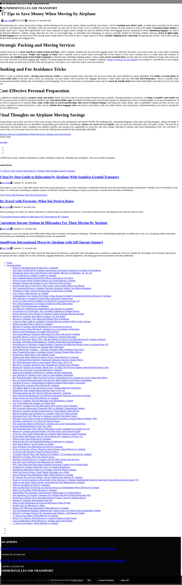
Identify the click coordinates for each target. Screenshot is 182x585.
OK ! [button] (89, 580)
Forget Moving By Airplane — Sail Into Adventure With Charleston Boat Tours (48, 349)
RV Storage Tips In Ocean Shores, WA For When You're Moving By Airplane (48, 477)
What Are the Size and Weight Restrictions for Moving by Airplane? (43, 441)
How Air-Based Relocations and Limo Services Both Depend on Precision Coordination (52, 380)
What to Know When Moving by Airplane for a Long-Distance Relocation (46, 329)
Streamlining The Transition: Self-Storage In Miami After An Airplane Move (47, 492)
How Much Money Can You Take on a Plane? (33, 444)
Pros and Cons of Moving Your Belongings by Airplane (37, 462)
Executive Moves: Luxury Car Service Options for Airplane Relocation (44, 337)
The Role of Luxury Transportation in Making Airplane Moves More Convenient (49, 383)
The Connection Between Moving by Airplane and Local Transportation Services (49, 423)
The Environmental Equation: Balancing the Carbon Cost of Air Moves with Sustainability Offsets (57, 510)
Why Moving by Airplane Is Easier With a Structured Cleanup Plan (43, 298)
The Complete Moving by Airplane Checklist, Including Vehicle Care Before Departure (52, 288)
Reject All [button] (125, 580)
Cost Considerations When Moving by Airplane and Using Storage (43, 521)
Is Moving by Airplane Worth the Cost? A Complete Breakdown (41, 467)
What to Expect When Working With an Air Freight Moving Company (44, 280)
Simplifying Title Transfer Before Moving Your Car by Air (39, 390)
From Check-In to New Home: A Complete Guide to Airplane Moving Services (48, 314)
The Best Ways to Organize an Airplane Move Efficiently (38, 347)
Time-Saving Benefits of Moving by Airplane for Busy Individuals (42, 372)
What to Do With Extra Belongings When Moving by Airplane (41, 508)
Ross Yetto (8, 20)
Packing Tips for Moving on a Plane (29, 505)
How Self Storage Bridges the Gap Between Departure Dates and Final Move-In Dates (52, 395)
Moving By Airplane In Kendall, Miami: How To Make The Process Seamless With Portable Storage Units (60, 367)
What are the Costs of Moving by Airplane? (32, 439)
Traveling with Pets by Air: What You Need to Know (36, 421)
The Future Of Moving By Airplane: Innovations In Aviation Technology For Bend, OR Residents (57, 270)
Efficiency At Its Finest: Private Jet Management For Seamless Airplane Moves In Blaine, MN (55, 418)
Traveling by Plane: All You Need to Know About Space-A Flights (42, 291)
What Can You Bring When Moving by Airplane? (35, 490)
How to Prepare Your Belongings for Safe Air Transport (38, 446)
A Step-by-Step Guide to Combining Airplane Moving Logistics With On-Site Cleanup (51, 321)
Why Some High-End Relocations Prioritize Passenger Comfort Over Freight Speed (50, 464)
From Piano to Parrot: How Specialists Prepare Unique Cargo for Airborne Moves (49, 498)
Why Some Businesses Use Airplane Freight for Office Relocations (43, 303)
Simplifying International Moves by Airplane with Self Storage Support (44, 469)
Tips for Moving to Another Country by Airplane (34, 275)
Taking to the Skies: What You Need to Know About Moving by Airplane (46, 357)
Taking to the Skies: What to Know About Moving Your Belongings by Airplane (49, 482)
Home (9, 262)
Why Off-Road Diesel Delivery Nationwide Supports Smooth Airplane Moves (48, 360)
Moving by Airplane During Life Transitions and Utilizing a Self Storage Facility (49, 513)
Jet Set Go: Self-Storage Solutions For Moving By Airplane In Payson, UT (46, 301)
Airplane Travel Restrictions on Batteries (31, 306)
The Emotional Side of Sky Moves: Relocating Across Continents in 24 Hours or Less (51, 429)
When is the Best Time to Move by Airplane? (33, 324)
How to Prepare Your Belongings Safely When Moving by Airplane (43, 475)
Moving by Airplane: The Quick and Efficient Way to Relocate (41, 319)
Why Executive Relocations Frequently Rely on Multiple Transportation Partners (49, 408)
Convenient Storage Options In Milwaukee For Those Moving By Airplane (46, 334)
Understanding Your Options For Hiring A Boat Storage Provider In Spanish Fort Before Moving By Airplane (62, 296)
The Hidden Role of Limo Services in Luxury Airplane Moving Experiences (47, 388)
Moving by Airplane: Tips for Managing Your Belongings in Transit (43, 400)
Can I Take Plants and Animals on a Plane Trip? (34, 403)
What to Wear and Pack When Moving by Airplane (35, 398)
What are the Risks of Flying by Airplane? (31, 485)
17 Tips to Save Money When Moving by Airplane (35, 515)
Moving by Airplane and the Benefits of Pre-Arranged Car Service (42, 326)
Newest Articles (14, 265)
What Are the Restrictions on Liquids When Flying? (36, 331)
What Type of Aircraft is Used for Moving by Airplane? (37, 370)
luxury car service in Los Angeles (122, 59)
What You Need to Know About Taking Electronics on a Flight (41, 472)
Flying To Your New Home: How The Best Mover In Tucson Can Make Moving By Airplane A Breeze (59, 339)
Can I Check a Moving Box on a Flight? (31, 293)
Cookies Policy (77, 580)
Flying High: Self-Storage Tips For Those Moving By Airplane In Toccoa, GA (48, 436)
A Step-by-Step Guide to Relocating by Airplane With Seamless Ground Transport (49, 434)
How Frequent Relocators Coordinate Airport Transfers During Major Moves (47, 352)
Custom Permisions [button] (106, 580)
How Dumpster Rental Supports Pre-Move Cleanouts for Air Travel (43, 278)
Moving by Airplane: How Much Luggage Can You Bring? (39, 316)
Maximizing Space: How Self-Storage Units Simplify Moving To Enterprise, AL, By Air (52, 273)
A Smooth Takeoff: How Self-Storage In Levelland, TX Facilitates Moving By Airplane (52, 454)
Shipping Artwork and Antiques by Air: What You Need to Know (42, 283)
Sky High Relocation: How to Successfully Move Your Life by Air (42, 362)
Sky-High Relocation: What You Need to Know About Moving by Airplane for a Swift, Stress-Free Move (60, 377)
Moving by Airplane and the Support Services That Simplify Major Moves (46, 411)
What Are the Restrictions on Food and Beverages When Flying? (42, 503)
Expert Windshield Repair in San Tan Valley (32, 426)
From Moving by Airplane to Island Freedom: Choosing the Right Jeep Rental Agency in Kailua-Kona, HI (60, 344)
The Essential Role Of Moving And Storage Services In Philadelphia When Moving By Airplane (56, 487)
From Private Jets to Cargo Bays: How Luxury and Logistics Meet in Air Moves (48, 285)
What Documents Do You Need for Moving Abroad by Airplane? (42, 393)
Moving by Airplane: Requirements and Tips (32, 500)
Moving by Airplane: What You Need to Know (34, 457)
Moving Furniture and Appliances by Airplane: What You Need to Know (45, 413)
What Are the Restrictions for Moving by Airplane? (35, 268)
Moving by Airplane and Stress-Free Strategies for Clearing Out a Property (46, 365)
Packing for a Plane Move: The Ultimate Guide (34, 354)
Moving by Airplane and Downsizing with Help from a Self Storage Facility (47, 431)
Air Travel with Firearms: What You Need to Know (36, 452)
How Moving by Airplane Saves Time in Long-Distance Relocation (43, 375)
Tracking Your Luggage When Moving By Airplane (36, 385)
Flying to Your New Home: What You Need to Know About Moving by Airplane (49, 449)
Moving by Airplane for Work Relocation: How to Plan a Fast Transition (45, 406)
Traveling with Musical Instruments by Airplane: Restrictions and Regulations (47, 342)
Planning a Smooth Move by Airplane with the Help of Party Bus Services (46, 459)
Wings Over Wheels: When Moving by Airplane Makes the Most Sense (45, 518)
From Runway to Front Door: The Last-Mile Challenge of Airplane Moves (46, 311)
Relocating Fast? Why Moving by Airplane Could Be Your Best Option (45, 416)
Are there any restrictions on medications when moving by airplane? (43, 308)
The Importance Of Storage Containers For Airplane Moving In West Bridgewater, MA (52, 495)
